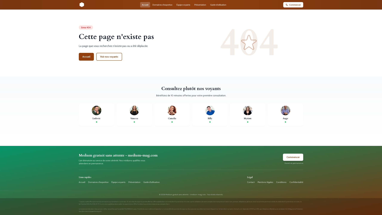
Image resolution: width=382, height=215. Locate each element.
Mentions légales (265, 182)
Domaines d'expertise (162, 4)
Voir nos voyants (109, 56)
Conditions (281, 182)
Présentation (200, 4)
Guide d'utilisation (218, 4)
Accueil (145, 4)
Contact (251, 182)
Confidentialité (296, 182)
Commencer (293, 157)
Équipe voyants (183, 4)
